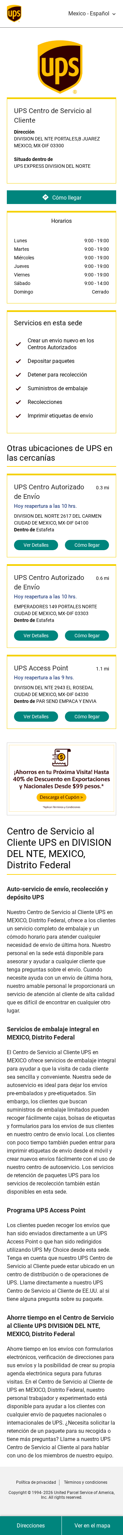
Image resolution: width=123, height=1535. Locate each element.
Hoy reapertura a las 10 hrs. (45, 506)
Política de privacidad (36, 1482)
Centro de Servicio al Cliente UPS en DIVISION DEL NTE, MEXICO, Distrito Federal (59, 848)
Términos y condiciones (85, 1482)
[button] (92, 13)
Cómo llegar (66, 197)
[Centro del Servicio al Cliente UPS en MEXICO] (61, 812)
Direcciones (31, 1525)
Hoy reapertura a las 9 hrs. (44, 678)
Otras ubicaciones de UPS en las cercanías (59, 453)
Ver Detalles (36, 545)
